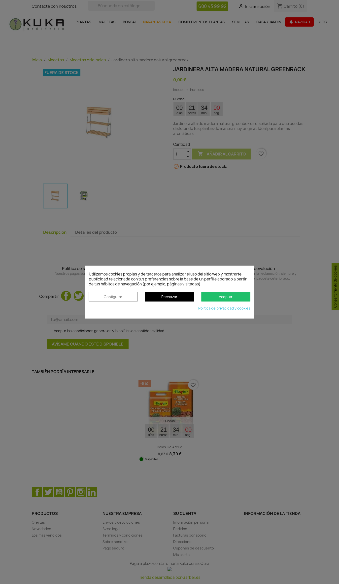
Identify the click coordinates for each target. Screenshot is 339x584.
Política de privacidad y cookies (224, 308)
